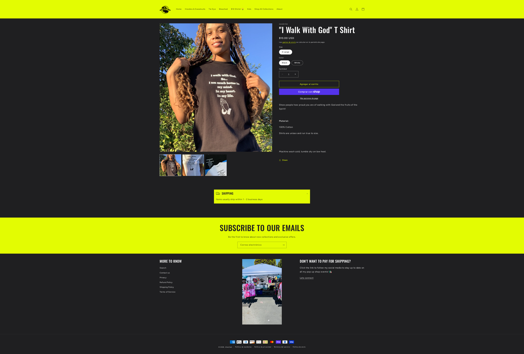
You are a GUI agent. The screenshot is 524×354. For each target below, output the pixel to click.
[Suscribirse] (283, 245)
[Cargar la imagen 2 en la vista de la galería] (193, 165)
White (297, 62)
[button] (351, 9)
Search (163, 268)
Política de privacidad (262, 347)
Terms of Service (167, 292)
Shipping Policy (167, 287)
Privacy (163, 277)
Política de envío (299, 347)
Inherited (228, 347)
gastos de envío (289, 42)
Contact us (165, 273)
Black (284, 62)
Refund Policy (166, 282)
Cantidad (283, 69)
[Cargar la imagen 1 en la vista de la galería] (170, 165)
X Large (285, 52)
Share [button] (285, 160)
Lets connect (307, 278)
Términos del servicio (282, 347)
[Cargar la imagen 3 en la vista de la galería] (216, 165)
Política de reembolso (243, 347)
